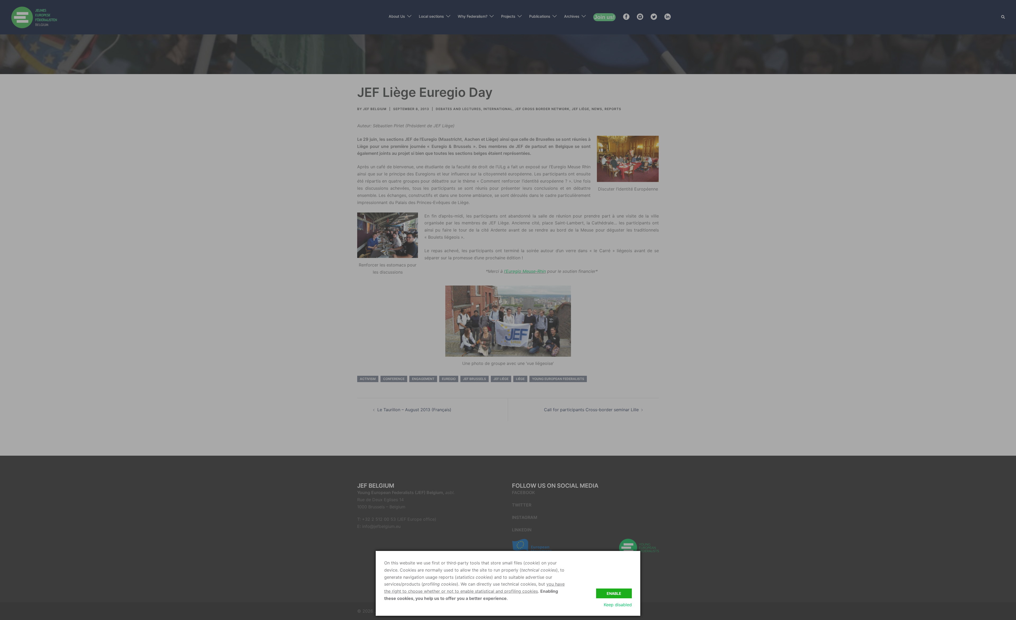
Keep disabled (618, 604)
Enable (614, 593)
